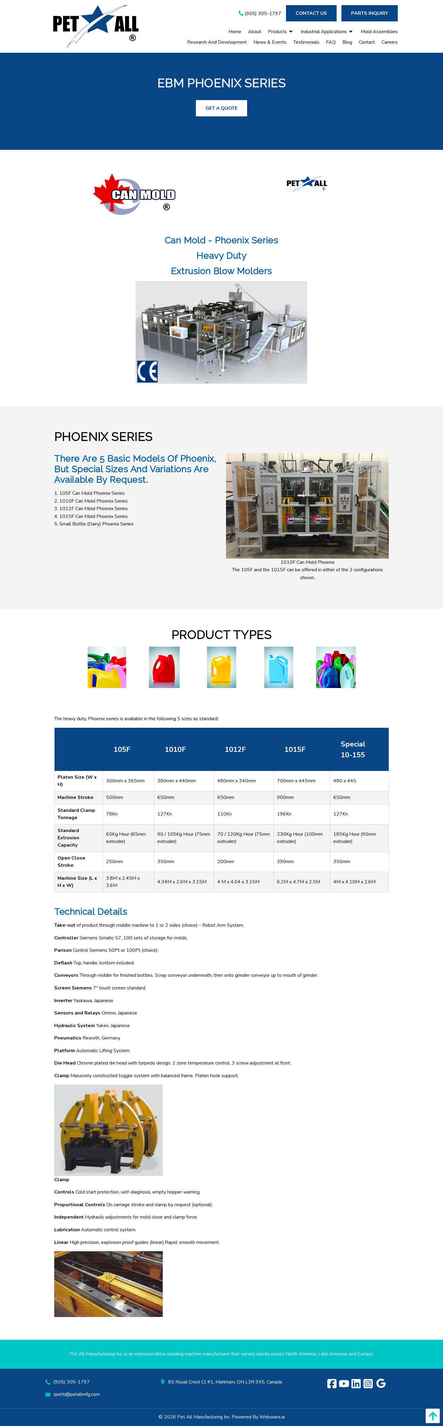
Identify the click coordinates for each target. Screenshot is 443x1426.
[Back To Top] (431, 1416)
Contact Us (311, 13)
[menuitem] (231, 31)
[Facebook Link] (333, 1384)
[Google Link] (381, 1384)
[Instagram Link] (369, 1384)
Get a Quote (221, 108)
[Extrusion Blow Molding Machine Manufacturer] (307, 184)
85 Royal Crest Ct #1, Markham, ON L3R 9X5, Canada (224, 1382)
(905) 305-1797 (262, 13)
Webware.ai (272, 1417)
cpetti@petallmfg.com (76, 1394)
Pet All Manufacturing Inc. (204, 1417)
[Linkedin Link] (357, 1384)
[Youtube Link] (345, 1384)
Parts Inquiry (369, 13)
